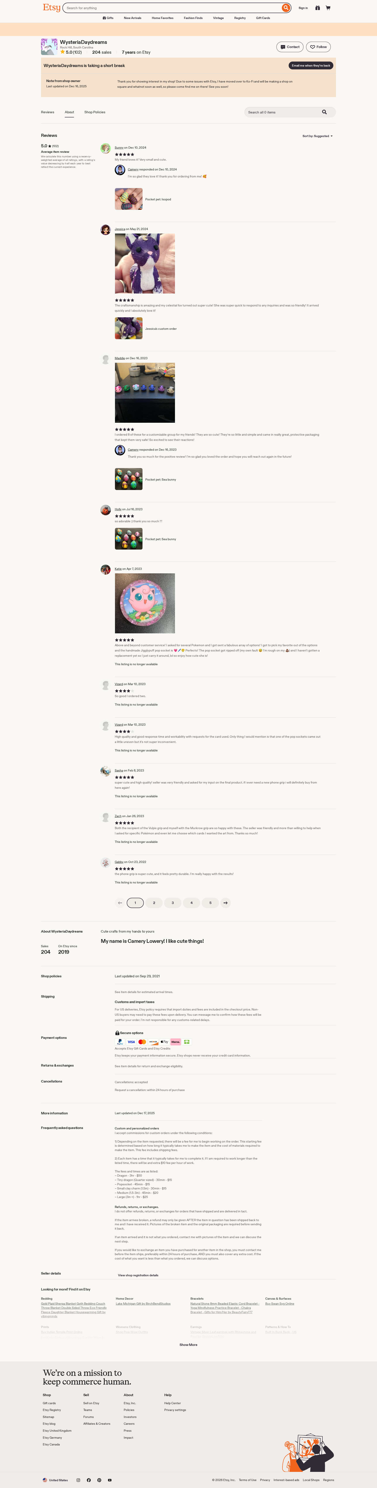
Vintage (218, 18)
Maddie (120, 358)
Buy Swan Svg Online (279, 1303)
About (69, 112)
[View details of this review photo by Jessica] (145, 264)
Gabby (119, 862)
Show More (188, 1345)
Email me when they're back (311, 65)
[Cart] (328, 8)
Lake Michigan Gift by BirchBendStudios (143, 1303)
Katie (118, 568)
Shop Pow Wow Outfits (132, 1332)
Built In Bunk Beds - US (280, 1332)
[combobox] (171, 8)
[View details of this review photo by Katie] (145, 603)
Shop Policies (94, 112)
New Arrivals (132, 18)
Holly (118, 509)
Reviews (47, 112)
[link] (120, 903)
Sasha (119, 770)
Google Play (90, 1459)
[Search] (286, 8)
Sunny (119, 147)
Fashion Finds (193, 18)
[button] (289, 47)
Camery (133, 169)
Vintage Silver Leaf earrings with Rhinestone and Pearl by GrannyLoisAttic (223, 1334)
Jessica (120, 229)
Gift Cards (263, 18)
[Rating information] (62, 52)
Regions (328, 1480)
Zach (118, 816)
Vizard (119, 684)
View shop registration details (138, 1275)
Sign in (303, 8)
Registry (240, 18)
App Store (57, 1459)
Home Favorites (162, 18)
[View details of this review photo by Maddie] (145, 393)
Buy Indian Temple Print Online (61, 1332)
